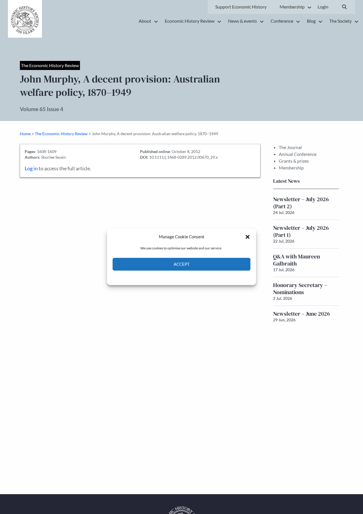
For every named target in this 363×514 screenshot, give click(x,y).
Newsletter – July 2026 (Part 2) (301, 202)
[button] (247, 236)
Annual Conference (297, 154)
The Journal (290, 147)
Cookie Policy (168, 277)
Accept (182, 264)
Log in (31, 168)
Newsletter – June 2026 (301, 314)
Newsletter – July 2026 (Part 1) (301, 231)
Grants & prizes (294, 160)
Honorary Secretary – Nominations (300, 288)
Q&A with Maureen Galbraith (296, 259)
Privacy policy (191, 277)
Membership (291, 167)
